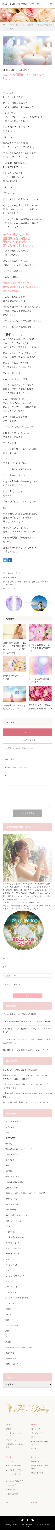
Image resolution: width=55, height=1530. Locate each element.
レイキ (8, 1314)
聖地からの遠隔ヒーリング (40, 1442)
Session (9, 1457)
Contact (35, 1502)
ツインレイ (9, 1127)
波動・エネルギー (12, 1176)
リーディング (36, 1433)
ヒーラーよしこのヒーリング (14, 1434)
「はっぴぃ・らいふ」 (14, 1220)
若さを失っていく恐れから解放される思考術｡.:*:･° (40, 708)
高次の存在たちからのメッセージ (18, 1149)
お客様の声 (10, 1489)
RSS (32, 1520)
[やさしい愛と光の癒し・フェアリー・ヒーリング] (28, 1415)
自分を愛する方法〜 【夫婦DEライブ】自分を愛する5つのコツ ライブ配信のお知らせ (14, 647)
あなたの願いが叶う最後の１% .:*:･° (17, 1102)
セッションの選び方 (14, 1465)
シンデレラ (9, 1270)
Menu (34, 1424)
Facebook (27, 1520)
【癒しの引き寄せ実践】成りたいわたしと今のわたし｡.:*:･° (26, 1084)
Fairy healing (10, 1209)
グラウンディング (12, 1259)
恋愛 (7, 1331)
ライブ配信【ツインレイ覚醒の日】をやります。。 (23, 1028)
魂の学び (8, 1143)
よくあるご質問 (12, 1494)
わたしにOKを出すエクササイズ (14, 677)
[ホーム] (4, 24)
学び (33, 1437)
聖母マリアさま (11, 1198)
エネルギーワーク (12, 1254)
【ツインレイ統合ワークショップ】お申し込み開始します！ (26, 1039)
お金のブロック (11, 1187)
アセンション (10, 1231)
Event (34, 1457)
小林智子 (8, 1088)
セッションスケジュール (15, 1276)
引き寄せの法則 (11, 1325)
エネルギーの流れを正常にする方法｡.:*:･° (19, 1021)
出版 (7, 1132)
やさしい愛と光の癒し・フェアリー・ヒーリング (32, 1525)
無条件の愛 (9, 1353)
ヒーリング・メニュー (14, 1470)
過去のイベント (37, 1472)
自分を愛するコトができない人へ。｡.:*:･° (14, 707)
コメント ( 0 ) (27, 732)
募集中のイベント (38, 1461)
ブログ (8, 1309)
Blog (8, 1502)
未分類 (8, 1342)
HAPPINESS (10, 1138)
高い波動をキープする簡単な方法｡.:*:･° (18, 1050)
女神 (7, 1320)
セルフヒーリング (12, 1121)
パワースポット (11, 1292)
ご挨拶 (8, 1429)
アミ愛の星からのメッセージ (16, 1237)
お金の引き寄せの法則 (14, 1182)
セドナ (8, 1281)
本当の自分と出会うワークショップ (19, 1347)
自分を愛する (24, 70)
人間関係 (8, 1171)
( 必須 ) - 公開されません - (18, 767)
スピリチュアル (11, 1204)
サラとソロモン (11, 1265)
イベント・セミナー (13, 1243)
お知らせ (8, 1226)
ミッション (10, 1461)
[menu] (51, 4)
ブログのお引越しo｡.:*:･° (13, 1014)
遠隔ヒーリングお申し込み (40, 1467)
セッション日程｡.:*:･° (14, 1481)
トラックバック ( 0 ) (27, 740)
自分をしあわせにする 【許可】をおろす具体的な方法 (40, 648)
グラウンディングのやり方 (13, 1070)
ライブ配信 (9, 1160)
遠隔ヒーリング (11, 1364)
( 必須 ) (10, 759)
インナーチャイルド (13, 1248)
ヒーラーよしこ (18, 573)
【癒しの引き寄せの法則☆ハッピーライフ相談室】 (25, 1193)
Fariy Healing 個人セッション (17, 1215)
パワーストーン (11, 1287)
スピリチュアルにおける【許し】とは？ (40, 680)
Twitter (22, 1520)
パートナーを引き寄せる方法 (16, 1298)
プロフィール (11, 1440)
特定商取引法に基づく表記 (14, 1445)
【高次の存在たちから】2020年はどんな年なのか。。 (24, 1093)
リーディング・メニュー (14, 1475)
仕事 (7, 1165)
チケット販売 (11, 1485)
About (9, 1424)
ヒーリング (9, 1303)
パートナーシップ (12, 1154)
